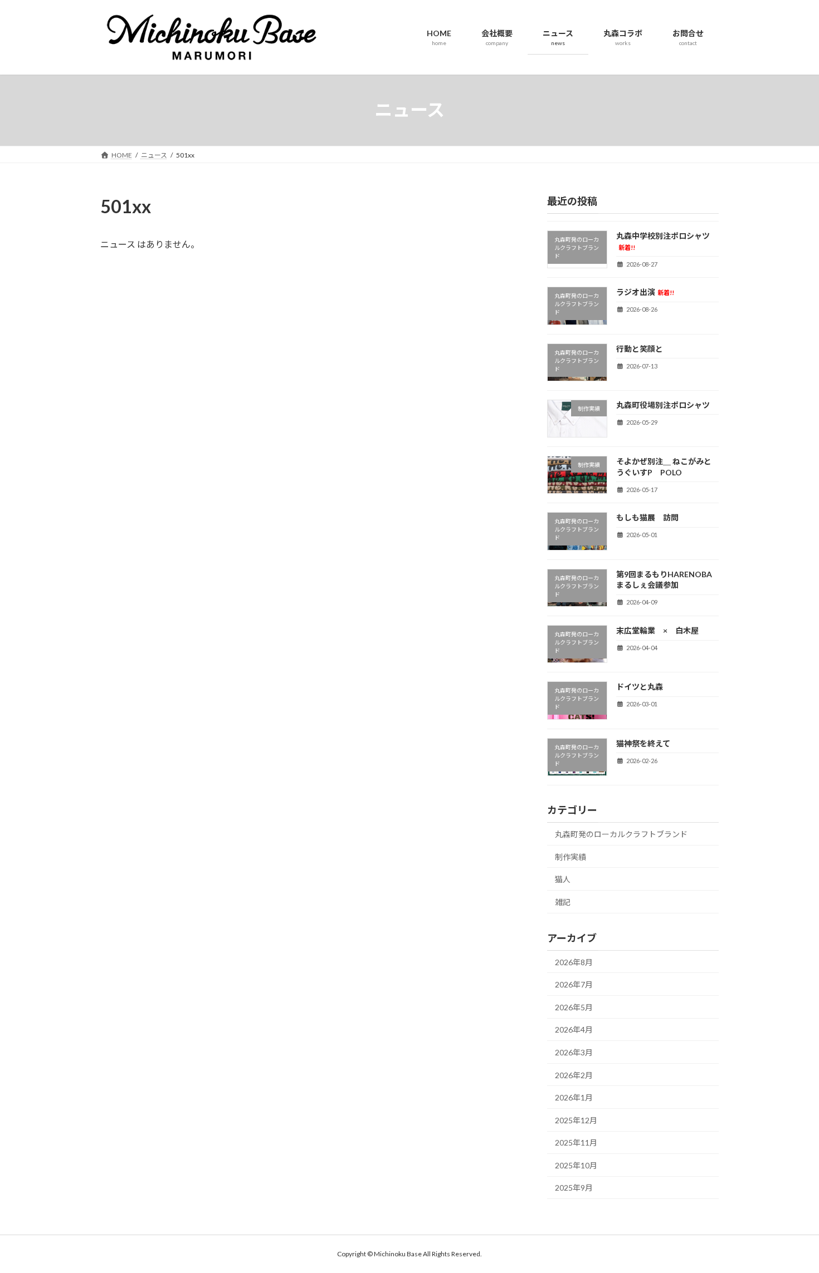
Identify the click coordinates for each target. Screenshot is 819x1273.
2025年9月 (574, 1187)
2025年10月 (576, 1164)
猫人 (563, 879)
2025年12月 (576, 1119)
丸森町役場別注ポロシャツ (663, 404)
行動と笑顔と (639, 348)
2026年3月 (574, 1052)
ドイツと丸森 (639, 686)
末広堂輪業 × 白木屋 (657, 630)
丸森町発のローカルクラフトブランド (621, 834)
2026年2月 (574, 1074)
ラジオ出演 (645, 292)
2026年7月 (574, 984)
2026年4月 (574, 1029)
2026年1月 (574, 1097)
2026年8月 (574, 961)
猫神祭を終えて (658, 743)
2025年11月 (576, 1142)
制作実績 (570, 856)
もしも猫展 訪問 (647, 517)
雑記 (563, 901)
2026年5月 (574, 1006)
